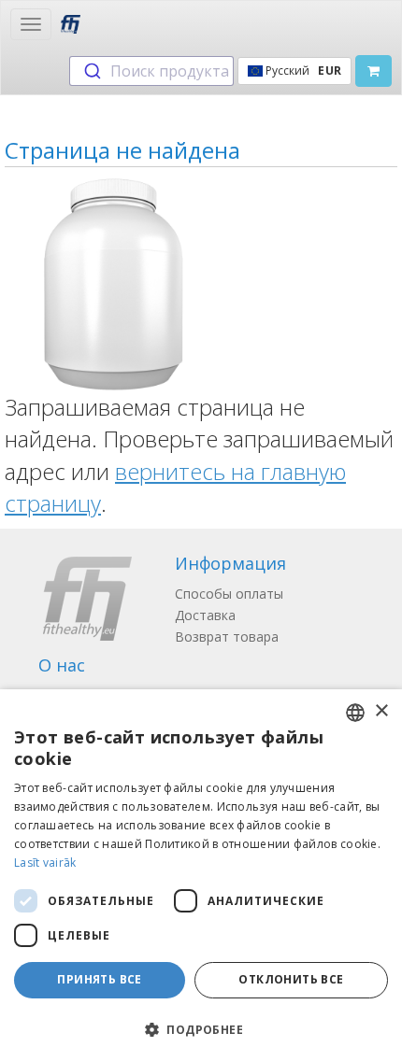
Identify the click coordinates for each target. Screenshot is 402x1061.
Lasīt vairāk (45, 862)
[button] (201, 1029)
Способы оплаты (229, 593)
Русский (302, 70)
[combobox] (151, 71)
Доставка (205, 615)
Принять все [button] (99, 979)
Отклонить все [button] (290, 979)
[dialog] (201, 875)
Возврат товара (227, 636)
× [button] (381, 711)
